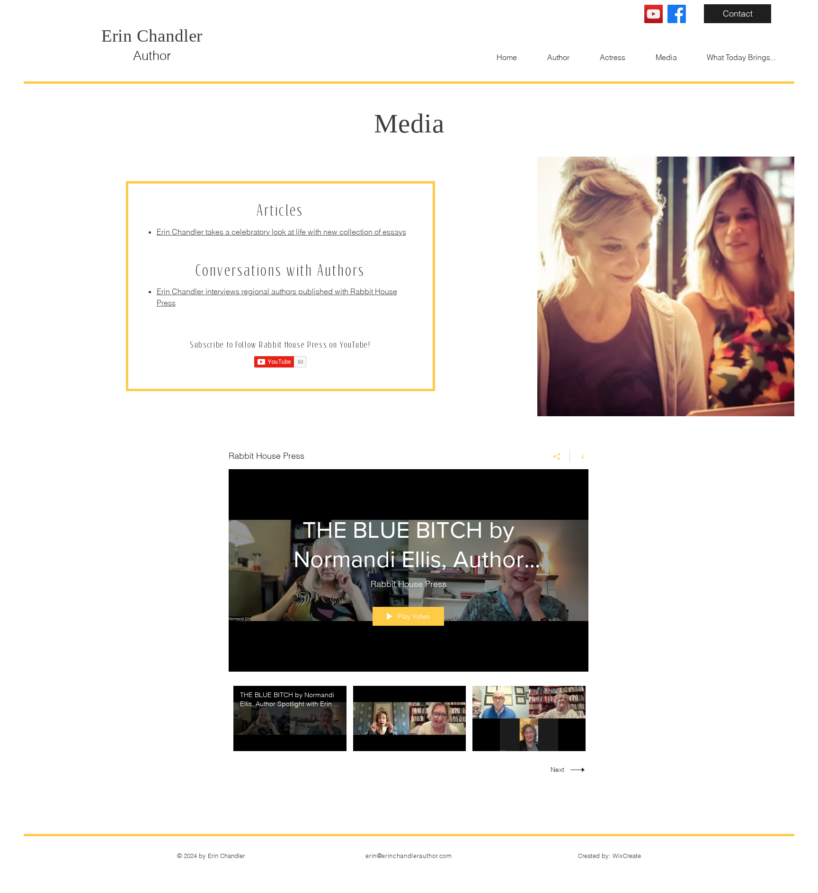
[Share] (557, 456)
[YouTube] (653, 14)
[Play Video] (290, 718)
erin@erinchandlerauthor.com (408, 855)
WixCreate (627, 855)
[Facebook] (676, 14)
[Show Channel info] (579, 456)
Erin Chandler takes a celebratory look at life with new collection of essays (281, 231)
